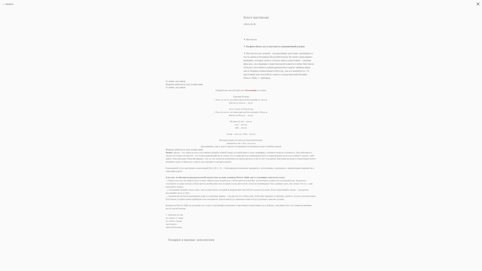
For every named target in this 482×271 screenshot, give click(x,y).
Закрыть (9, 4)
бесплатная (251, 90)
